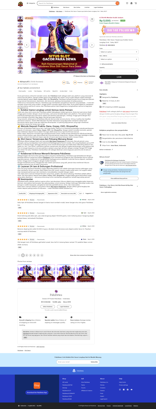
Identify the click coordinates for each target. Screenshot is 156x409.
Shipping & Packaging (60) (36, 193)
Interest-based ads (118, 405)
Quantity (102, 67)
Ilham (84, 239)
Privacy (109, 405)
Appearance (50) (52, 193)
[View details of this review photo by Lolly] (27, 273)
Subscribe (94, 362)
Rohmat (84, 199)
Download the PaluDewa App (37, 392)
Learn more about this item (119, 123)
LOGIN (119, 77)
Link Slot (86, 7)
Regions (136, 405)
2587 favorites (40, 346)
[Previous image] (27, 45)
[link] (19, 255)
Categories (32, 3)
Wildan (84, 226)
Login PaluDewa (98, 7)
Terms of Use (101, 405)
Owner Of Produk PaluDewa (51, 299)
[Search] (117, 3)
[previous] (21, 273)
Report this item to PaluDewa (85, 76)
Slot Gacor (66, 7)
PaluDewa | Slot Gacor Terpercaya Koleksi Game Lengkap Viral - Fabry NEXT (116, 41)
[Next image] (92, 45)
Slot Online (77, 7)
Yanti (84, 213)
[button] (56, 291)
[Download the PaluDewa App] (37, 385)
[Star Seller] (106, 45)
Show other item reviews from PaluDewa (81, 255)
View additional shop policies (119, 178)
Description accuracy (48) (68, 193)
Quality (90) (22, 193)
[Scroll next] (83, 193)
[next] (91, 273)
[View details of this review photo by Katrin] (85, 273)
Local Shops (128, 405)
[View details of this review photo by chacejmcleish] (46, 273)
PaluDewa (52, 11)
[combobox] (76, 3)
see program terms (130, 165)
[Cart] (136, 3)
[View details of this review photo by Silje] (66, 273)
